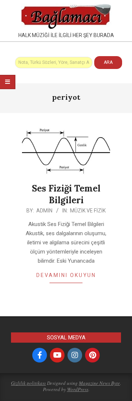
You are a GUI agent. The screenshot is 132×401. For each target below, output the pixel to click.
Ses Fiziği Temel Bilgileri (66, 194)
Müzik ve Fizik (88, 211)
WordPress (77, 389)
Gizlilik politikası (28, 383)
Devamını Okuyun (66, 275)
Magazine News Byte (99, 383)
